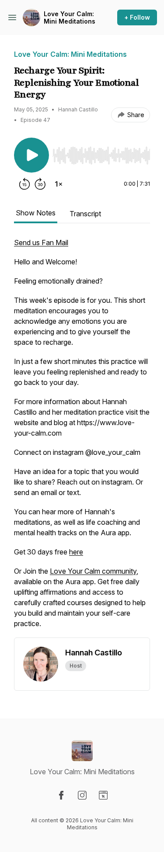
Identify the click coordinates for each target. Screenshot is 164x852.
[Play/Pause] (31, 155)
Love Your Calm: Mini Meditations (69, 17)
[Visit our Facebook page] (61, 795)
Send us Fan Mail (41, 242)
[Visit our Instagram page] (82, 795)
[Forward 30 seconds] (40, 184)
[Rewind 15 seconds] (24, 184)
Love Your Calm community (93, 571)
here (76, 551)
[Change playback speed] (58, 184)
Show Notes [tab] (36, 212)
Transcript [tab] (85, 213)
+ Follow (137, 17)
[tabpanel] (82, 437)
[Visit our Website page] (103, 795)
